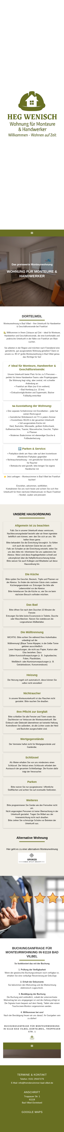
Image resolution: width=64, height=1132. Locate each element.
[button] (32, 233)
